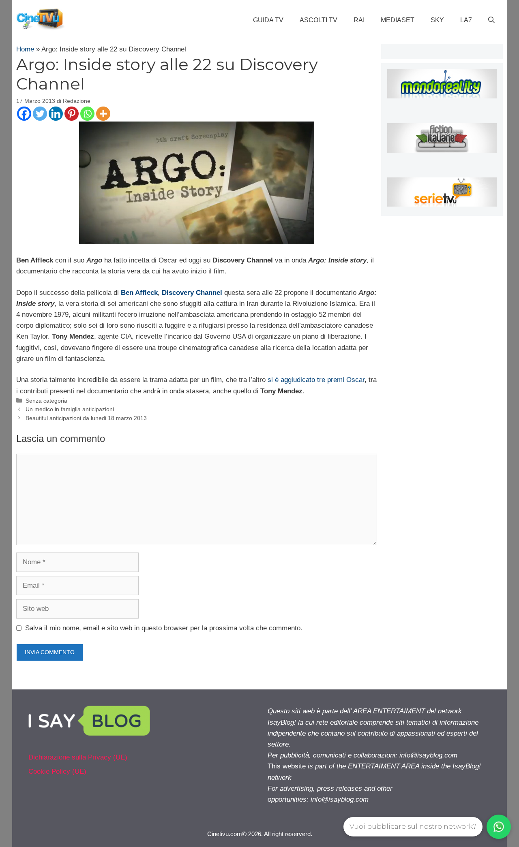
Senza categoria (46, 400)
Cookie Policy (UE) (57, 771)
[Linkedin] (56, 114)
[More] (103, 114)
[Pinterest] (71, 114)
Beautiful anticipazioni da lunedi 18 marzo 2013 (86, 418)
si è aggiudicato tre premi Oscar (316, 380)
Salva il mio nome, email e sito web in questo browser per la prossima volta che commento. (163, 628)
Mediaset (397, 20)
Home (25, 49)
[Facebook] (24, 114)
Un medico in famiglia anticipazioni (70, 409)
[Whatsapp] (87, 114)
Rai (359, 20)
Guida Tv (268, 20)
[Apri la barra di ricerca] (491, 20)
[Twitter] (40, 114)
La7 (466, 20)
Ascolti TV (318, 20)
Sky (437, 20)
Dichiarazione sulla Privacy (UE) (77, 757)
